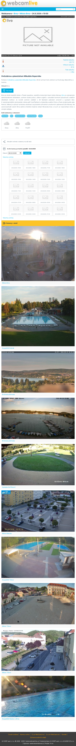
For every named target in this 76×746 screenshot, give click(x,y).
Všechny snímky (8, 157)
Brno (16, 13)
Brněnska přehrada (8, 394)
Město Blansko (7, 533)
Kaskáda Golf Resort (8, 487)
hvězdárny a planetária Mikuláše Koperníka (21, 80)
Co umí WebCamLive (53, 734)
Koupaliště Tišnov (8, 580)
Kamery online (24, 734)
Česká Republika (31, 116)
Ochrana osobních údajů (38, 737)
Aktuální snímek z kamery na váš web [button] (17, 141)
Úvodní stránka (13, 734)
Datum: (5, 153)
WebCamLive (19, 3)
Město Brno (25, 13)
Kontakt (64, 734)
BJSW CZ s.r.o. (69, 741)
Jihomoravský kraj (20, 116)
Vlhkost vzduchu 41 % (68, 66)
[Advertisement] (38, 134)
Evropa (40, 116)
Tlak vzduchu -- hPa (69, 71)
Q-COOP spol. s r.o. (56, 741)
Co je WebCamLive (38, 734)
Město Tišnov (6, 626)
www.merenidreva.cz (37, 743)
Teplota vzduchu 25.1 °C (68, 61)
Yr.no (51, 743)
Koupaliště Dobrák (8, 348)
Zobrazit (27, 153)
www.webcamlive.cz (32, 741)
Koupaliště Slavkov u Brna (10, 719)
